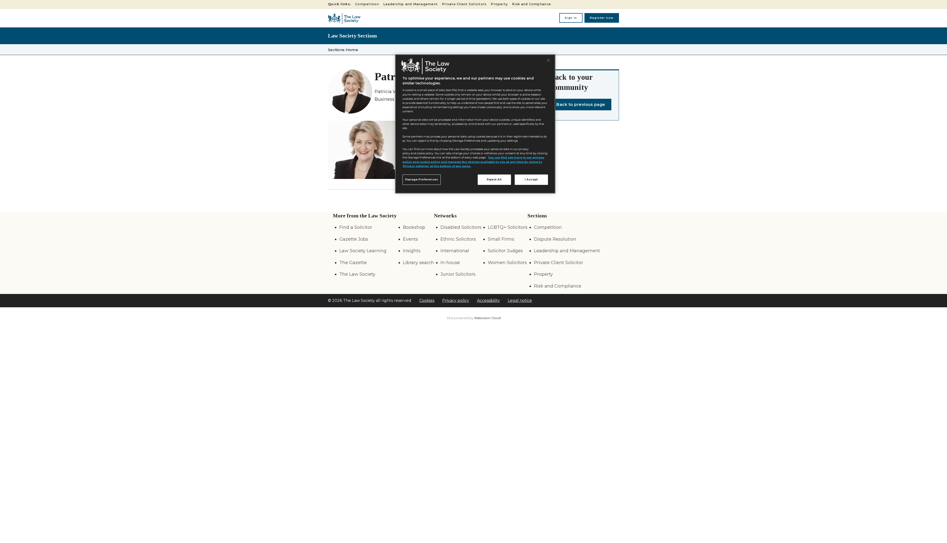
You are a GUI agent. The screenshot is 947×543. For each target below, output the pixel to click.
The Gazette (353, 262)
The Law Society (357, 274)
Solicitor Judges (505, 250)
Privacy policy (455, 300)
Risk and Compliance (531, 4)
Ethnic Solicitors (458, 239)
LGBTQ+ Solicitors (508, 227)
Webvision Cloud (487, 318)
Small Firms (501, 239)
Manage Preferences (421, 179)
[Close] (548, 60)
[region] (475, 124)
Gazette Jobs (353, 239)
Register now (602, 17)
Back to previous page (580, 104)
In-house (450, 262)
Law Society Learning (362, 250)
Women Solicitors (507, 262)
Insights (411, 250)
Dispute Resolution (555, 239)
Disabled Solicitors (460, 227)
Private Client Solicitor (558, 262)
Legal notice (520, 300)
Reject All (494, 179)
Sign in (571, 17)
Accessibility (488, 300)
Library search (418, 262)
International (454, 250)
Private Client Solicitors (464, 4)
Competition (367, 4)
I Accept (531, 179)
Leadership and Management (410, 4)
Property (499, 4)
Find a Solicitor (355, 227)
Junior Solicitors (457, 274)
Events (410, 239)
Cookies (426, 300)
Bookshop (414, 227)
